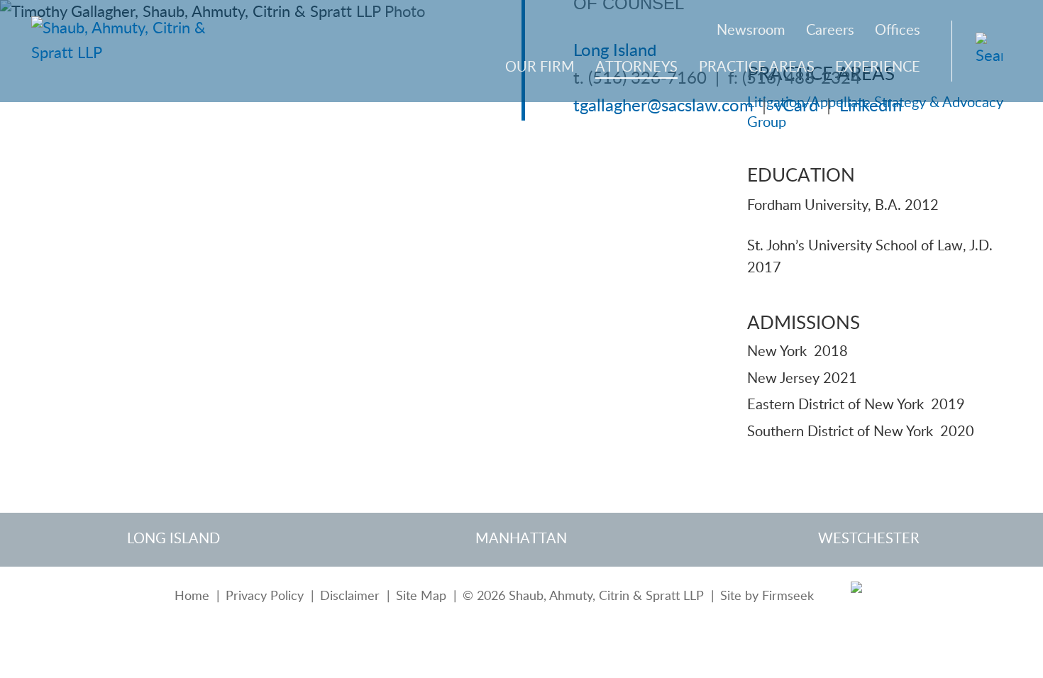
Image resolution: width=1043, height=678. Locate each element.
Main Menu (472, 19)
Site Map (421, 596)
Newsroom (751, 30)
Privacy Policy (265, 596)
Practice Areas (757, 67)
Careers (830, 30)
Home (192, 596)
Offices (897, 30)
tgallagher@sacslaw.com (663, 106)
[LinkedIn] (859, 597)
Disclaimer (350, 596)
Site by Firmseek (767, 596)
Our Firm (540, 67)
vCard (796, 106)
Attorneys (636, 67)
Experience (877, 67)
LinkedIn (870, 106)
